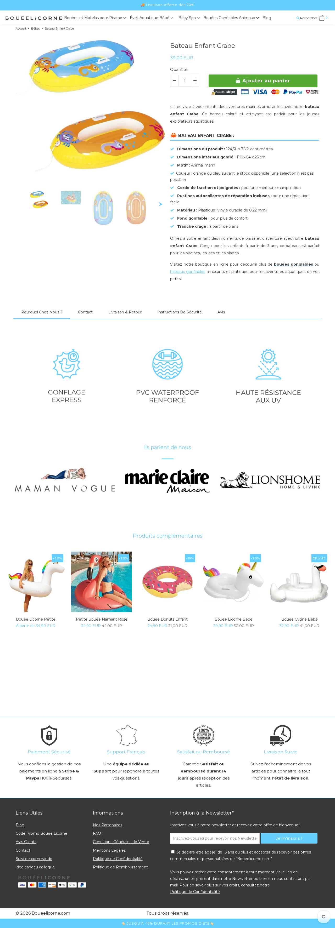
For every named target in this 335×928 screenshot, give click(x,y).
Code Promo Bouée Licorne (41, 833)
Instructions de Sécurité (179, 312)
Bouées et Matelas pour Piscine (93, 18)
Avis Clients (26, 841)
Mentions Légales (109, 850)
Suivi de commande (34, 858)
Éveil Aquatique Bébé (150, 17)
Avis (221, 312)
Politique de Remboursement (120, 867)
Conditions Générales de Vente (121, 841)
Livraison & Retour (125, 312)
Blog (267, 17)
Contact (85, 312)
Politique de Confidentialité (118, 858)
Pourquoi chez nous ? (41, 312)
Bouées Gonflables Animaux (229, 18)
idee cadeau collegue (35, 867)
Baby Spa (187, 18)
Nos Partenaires (107, 825)
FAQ (97, 833)
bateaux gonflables (187, 271)
